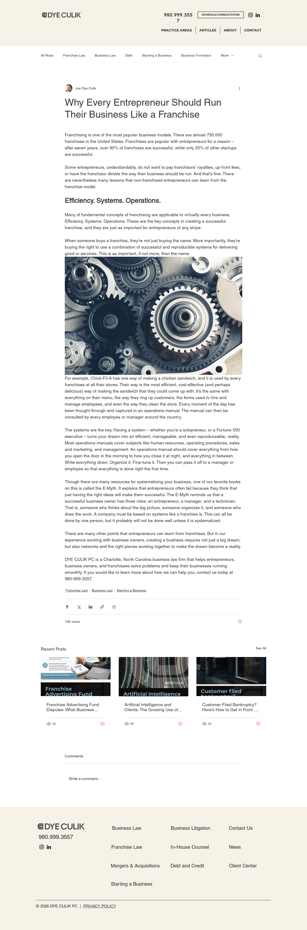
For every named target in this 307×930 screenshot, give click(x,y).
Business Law (105, 55)
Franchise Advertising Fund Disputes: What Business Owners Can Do (73, 707)
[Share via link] (102, 606)
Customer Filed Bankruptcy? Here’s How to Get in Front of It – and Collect (230, 707)
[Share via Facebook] (67, 606)
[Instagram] (251, 15)
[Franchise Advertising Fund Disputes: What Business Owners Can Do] (76, 676)
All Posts (47, 55)
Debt (128, 55)
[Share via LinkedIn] (90, 606)
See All (261, 648)
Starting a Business (156, 55)
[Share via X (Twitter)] (79, 606)
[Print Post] (114, 606)
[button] (260, 56)
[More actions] (239, 88)
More (225, 55)
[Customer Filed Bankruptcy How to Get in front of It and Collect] (231, 676)
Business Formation (196, 55)
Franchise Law (74, 55)
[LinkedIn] (258, 15)
